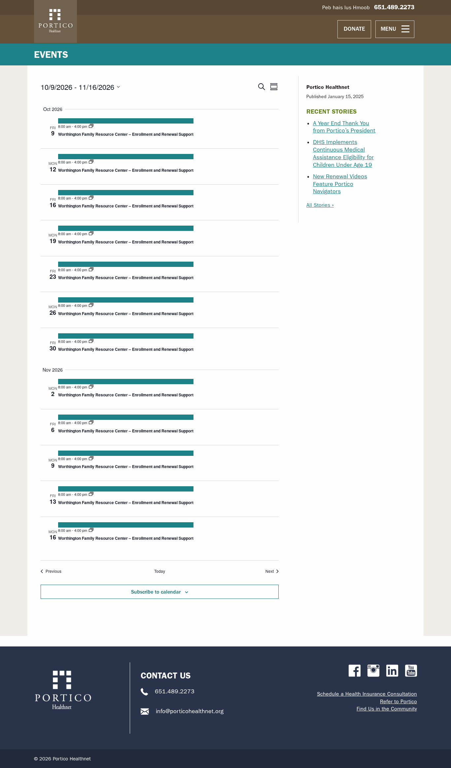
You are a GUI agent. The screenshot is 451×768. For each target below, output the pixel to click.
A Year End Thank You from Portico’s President (344, 127)
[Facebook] (355, 671)
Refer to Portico (398, 701)
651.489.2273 (394, 7)
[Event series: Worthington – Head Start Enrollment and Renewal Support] (91, 126)
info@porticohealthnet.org (190, 711)
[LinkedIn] (392, 671)
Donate (354, 28)
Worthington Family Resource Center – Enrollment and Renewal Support (125, 134)
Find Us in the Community (387, 709)
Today (159, 571)
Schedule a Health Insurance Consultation (367, 694)
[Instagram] (373, 671)
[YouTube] (411, 671)
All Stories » (320, 205)
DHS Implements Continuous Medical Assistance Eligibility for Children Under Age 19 (343, 153)
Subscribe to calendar (156, 592)
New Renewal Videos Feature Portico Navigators (340, 184)
